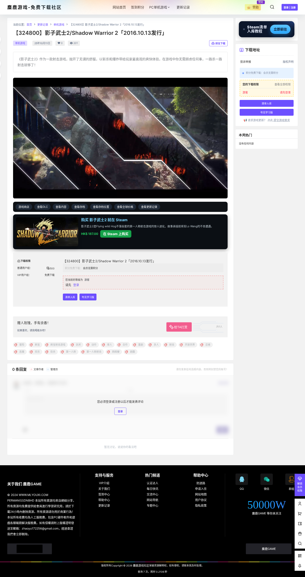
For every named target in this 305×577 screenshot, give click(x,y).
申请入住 (201, 488)
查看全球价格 (125, 206)
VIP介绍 (104, 483)
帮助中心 (104, 500)
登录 (76, 285)
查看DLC (42, 206)
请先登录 (285, 92)
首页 (29, 24)
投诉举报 (245, 61)
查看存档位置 (101, 206)
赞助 (256, 7)
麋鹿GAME (269, 548)
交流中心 (152, 494)
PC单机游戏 (158, 7)
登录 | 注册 (290, 7)
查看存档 (79, 206)
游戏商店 (23, 206)
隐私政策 (201, 505)
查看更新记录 (149, 206)
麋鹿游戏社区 (140, 565)
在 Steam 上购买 (115, 234)
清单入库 (70, 297)
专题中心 (152, 505)
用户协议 (201, 500)
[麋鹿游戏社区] (29, 548)
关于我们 (104, 488)
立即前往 (280, 29)
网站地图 (201, 494)
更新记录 (42, 24)
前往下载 (220, 43)
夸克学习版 (88, 297)
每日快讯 (152, 488)
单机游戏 (59, 24)
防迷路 (200, 483)
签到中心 (104, 494)
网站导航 (152, 500)
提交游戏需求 (281, 120)
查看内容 (61, 206)
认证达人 (152, 483)
